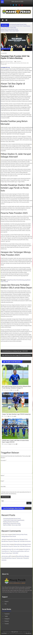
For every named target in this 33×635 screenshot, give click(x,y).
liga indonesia (10, 63)
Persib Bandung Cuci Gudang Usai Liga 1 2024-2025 (15, 351)
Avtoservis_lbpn (5, 544)
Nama (2, 475)
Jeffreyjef (4, 539)
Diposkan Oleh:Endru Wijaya (7, 61)
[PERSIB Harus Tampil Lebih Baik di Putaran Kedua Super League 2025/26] (15, 428)
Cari (3, 501)
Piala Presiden (23, 63)
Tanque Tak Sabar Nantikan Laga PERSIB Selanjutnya (16, 414)
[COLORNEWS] (15, 581)
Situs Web (3, 486)
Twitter (6, 616)
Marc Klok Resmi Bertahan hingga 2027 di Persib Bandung (16, 355)
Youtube (7, 623)
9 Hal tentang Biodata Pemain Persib (17, 24)
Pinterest (7, 621)
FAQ (6, 604)
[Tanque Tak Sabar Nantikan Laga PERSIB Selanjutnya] (15, 402)
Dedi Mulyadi (4, 63)
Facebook (7, 613)
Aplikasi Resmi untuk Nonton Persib (9, 29)
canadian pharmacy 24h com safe (10, 549)
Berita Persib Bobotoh (5, 48)
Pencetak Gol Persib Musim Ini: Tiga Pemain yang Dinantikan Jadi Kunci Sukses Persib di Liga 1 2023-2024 (16, 551)
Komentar (3, 460)
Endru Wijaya (14, 390)
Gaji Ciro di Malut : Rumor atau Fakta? (10, 30)
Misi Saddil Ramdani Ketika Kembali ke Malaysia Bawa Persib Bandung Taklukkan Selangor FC (16, 387)
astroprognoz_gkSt (6, 556)
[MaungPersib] (3, 20)
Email (2, 481)
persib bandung (17, 63)
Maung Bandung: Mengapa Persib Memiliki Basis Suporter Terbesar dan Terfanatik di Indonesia (15, 558)
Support (6, 601)
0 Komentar (18, 61)
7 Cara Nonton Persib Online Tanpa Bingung (19, 26)
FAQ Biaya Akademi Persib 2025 (8, 27)
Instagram (7, 618)
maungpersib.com (5, 67)
